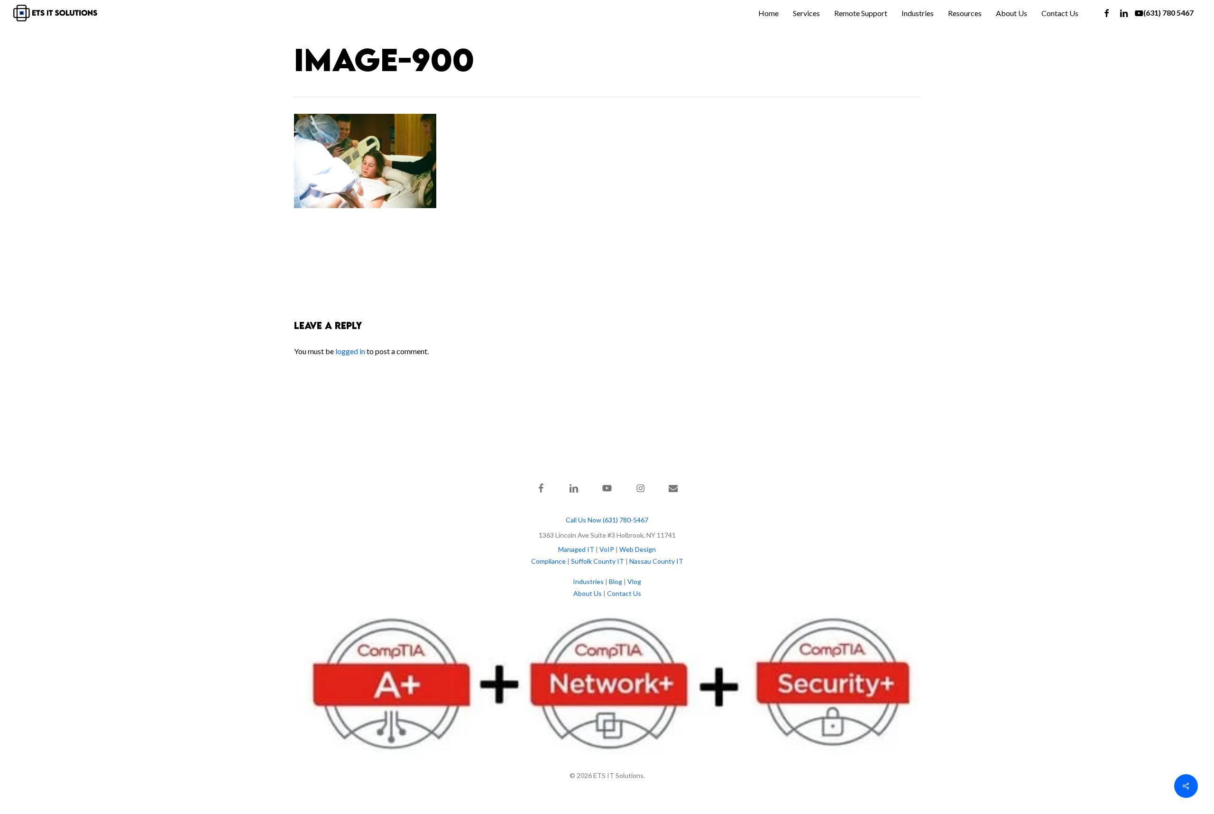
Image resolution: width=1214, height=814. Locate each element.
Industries (588, 581)
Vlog (634, 581)
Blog (615, 581)
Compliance (548, 561)
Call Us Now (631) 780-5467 (607, 520)
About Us (587, 593)
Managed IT (576, 549)
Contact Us (624, 593)
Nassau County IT (656, 561)
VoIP (606, 549)
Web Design (637, 549)
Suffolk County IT (597, 561)
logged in (350, 351)
